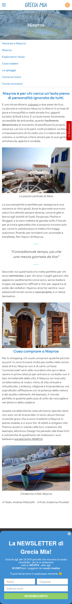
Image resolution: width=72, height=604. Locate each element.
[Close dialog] (69, 533)
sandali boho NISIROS (28, 438)
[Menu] (4, 5)
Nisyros (7, 50)
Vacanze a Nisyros (14, 43)
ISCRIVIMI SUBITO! (36, 596)
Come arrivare (11, 76)
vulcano (33, 104)
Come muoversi (12, 83)
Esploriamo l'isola (13, 56)
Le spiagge (9, 70)
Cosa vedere (10, 63)
